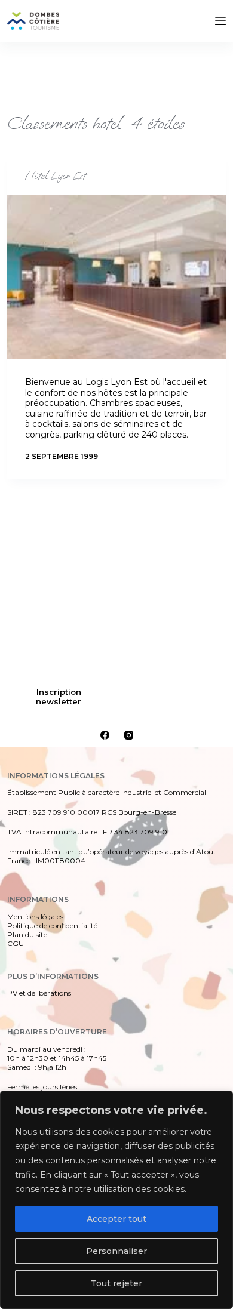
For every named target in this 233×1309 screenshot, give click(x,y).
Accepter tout (116, 1218)
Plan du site (27, 934)
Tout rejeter (116, 1283)
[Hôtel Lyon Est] (116, 277)
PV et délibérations (39, 992)
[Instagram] (128, 735)
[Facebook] (104, 735)
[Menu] (220, 21)
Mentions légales (35, 916)
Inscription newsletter (58, 696)
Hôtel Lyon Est (55, 176)
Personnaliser (116, 1251)
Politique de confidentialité (52, 925)
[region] (116, 1200)
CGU (15, 943)
